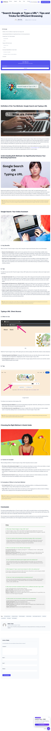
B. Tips (4, 40)
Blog (20, 1)
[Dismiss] (49, 717)
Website (3, 668)
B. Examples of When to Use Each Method (9, 54)
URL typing (8, 618)
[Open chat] (48, 728)
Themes (10, 1)
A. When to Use (5, 45)
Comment (4, 646)
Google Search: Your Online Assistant (9, 36)
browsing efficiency (7, 616)
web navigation (14, 618)
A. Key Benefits (5, 38)
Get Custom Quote (45, 1)
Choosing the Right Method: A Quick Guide (10, 49)
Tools (24, 1)
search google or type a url (37, 616)
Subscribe (25, 68)
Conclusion (4, 56)
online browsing (28, 616)
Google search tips (14, 616)
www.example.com (35, 147)
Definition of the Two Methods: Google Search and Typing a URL (13, 31)
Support (15, 1)
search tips (44, 616)
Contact (28, 1)
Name (3, 657)
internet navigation (22, 616)
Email (3, 663)
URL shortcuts (3, 618)
